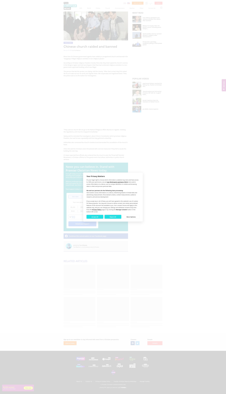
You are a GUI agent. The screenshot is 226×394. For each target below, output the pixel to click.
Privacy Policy (96, 209)
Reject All (113, 217)
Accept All (95, 217)
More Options (131, 217)
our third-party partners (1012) (117, 182)
